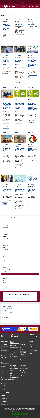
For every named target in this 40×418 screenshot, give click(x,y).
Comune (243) (5, 240)
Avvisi (31, 99)
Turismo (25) (5, 285)
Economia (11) (5, 245)
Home (2, 10)
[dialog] (20, 411)
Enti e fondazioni (4, 350)
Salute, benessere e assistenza (23, 357)
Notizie (19, 19)
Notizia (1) (4, 260)
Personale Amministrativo (3, 354)
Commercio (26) (5, 238)
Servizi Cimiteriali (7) (6, 276)
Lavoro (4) (4, 256)
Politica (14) (5, 267)
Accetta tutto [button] (16, 413)
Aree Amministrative (4, 346)
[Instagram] (32, 6)
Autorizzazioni (22, 359)
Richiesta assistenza (14, 377)
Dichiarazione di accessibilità (23, 373)
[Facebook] (26, 6)
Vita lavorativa (13, 349)
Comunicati (6, 19)
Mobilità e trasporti (13, 356)
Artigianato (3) (5, 232)
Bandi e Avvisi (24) (6, 234)
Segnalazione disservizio (12, 372)
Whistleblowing (23, 375)
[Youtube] (29, 6)
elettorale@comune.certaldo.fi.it (6, 385)
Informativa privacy (23, 368)
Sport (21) (4, 280)
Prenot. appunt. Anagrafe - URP (13, 366)
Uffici (1, 348)
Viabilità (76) (5, 289)
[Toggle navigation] (2, 6)
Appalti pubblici (13, 352)
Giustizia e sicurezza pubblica (23, 348)
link (30, 411)
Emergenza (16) (5, 251)
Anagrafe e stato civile (14, 345)
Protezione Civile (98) (6, 269)
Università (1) (5, 287)
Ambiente (22, 354)
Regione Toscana (4, 2)
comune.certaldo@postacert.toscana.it (8, 379)
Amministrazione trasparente (23, 366)
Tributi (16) (4, 282)
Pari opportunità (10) (6, 265)
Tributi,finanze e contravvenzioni (23, 351)
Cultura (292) (5, 243)
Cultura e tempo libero (14, 347)
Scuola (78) (4, 271)
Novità (6, 10)
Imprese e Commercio (14, 351)
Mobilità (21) (5, 258)
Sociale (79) (5, 278)
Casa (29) (4, 236)
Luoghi (31, 353)
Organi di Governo (4, 344)
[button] (20, 416)
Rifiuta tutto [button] (24, 413)
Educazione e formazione (22, 345)
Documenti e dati (4, 357)
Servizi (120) (5, 274)
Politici (2, 352)
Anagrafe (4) (5, 229)
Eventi (31, 355)
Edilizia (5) (4, 247)
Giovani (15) (5, 254)
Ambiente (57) (5, 227)
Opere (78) (4, 263)
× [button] (38, 406)
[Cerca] (37, 6)
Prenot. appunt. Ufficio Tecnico (14, 369)
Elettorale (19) (5, 249)
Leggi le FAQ (12, 375)
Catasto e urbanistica (14, 354)
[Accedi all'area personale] (22, 2)
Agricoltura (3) (5, 225)
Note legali (22, 370)
